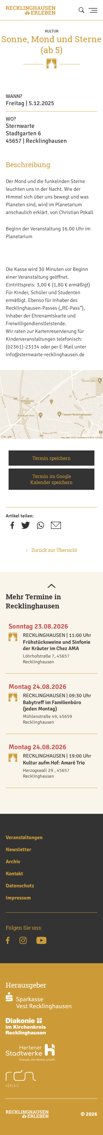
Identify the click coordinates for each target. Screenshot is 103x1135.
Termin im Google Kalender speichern (51, 479)
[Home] (31, 10)
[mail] (56, 527)
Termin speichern (51, 458)
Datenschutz (20, 885)
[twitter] (25, 527)
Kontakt (14, 873)
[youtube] (41, 941)
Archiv (13, 861)
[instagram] (23, 941)
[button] (51, 586)
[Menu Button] (93, 10)
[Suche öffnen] (81, 10)
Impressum (18, 898)
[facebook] (12, 527)
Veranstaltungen (24, 837)
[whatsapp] (40, 527)
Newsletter (18, 849)
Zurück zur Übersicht (53, 550)
